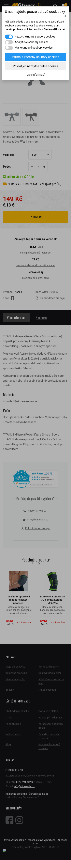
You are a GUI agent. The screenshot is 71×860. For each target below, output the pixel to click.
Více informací (36, 74)
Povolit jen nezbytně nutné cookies (35, 66)
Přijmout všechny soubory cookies (35, 57)
